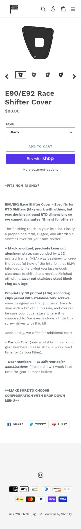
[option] (20, 76)
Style (10, 124)
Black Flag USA (31, 514)
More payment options (40, 169)
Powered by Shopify (57, 514)
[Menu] (73, 9)
